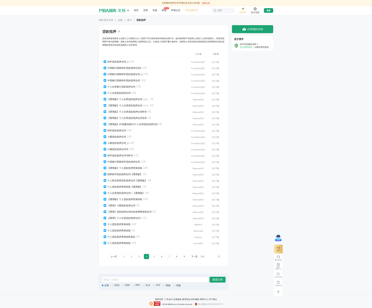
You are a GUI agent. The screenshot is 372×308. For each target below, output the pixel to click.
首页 (136, 10)
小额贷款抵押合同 (116, 137)
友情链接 (177, 299)
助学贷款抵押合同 (116, 130)
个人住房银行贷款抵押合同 (121, 87)
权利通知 (195, 299)
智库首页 (159, 299)
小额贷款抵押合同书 (117, 149)
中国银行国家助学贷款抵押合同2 (124, 68)
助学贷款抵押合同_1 (118, 61)
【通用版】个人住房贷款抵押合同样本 (127, 112)
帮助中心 (204, 299)
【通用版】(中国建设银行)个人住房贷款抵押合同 (132, 124)
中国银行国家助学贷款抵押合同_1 (125, 74)
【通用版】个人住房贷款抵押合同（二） (128, 99)
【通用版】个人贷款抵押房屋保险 (124, 168)
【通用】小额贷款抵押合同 (121, 205)
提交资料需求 (246, 47)
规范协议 (186, 299)
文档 (145, 10)
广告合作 (168, 299)
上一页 (114, 257)
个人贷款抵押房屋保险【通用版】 (124, 187)
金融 (120, 20)
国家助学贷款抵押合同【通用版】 (124, 174)
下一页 (194, 257)
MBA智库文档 (106, 20)
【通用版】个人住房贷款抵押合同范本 (127, 118)
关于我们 (213, 299)
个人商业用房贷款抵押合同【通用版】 (127, 180)
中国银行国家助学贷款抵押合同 (123, 80)
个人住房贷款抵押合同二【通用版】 (126, 193)
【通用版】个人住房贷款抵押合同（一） (128, 105)
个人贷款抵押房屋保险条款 (121, 237)
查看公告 (206, 3)
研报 (164, 10)
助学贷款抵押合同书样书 (120, 155)
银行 (129, 20)
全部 (106, 285)
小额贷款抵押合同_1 (118, 143)
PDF (127, 285)
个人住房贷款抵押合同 (119, 93)
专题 (154, 10)
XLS (148, 285)
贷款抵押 (141, 20)
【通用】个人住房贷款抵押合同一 (124, 218)
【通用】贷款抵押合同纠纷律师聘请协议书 (129, 212)
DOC (117, 285)
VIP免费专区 (191, 10)
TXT (158, 285)
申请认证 (175, 10)
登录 (269, 10)
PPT (138, 285)
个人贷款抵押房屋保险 (119, 224)
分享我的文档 (255, 29)
